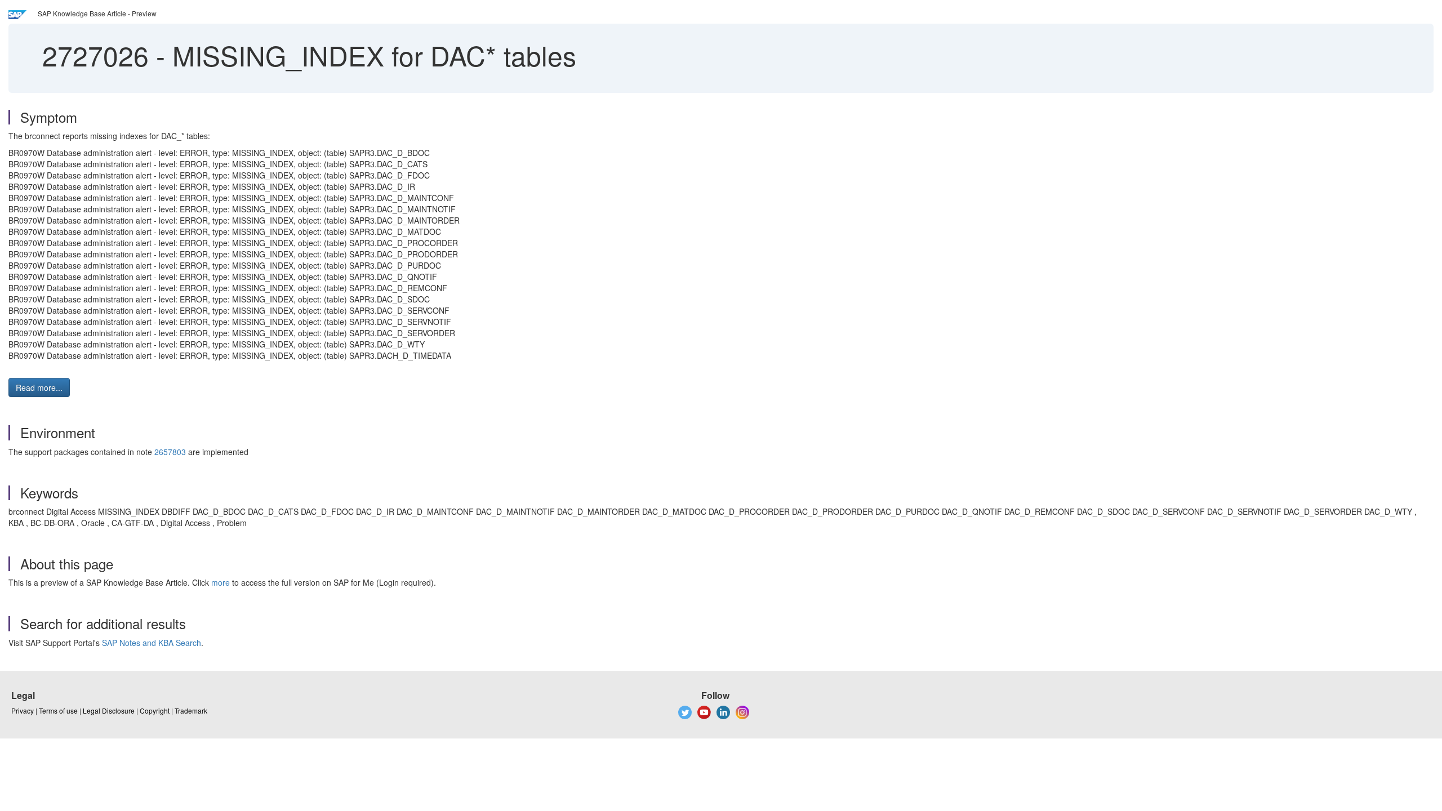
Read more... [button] (39, 387)
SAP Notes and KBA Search (151, 642)
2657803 (170, 451)
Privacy (22, 710)
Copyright (155, 710)
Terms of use (58, 710)
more (220, 582)
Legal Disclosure (109, 710)
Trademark (191, 710)
